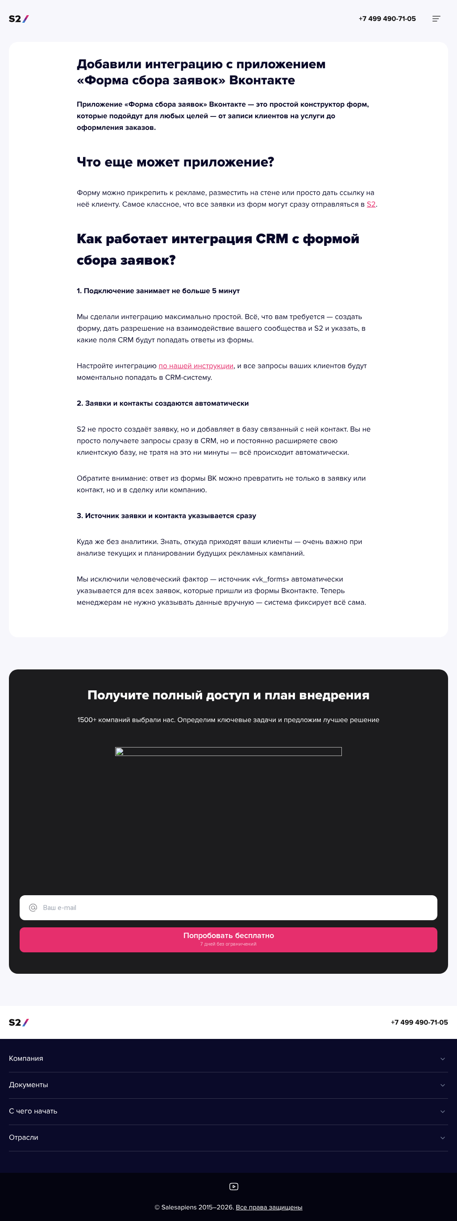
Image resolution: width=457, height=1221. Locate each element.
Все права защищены (269, 1208)
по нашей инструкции (196, 366)
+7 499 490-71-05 (419, 1022)
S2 (371, 204)
